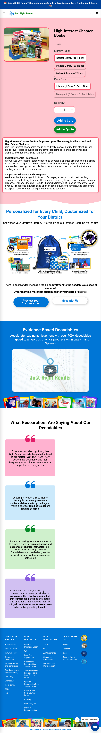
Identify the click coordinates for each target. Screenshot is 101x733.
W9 (25, 651)
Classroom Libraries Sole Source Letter (30, 664)
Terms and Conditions (9, 658)
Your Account (10, 644)
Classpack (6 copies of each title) (75, 94)
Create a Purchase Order (31, 645)
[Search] (91, 13)
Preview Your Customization (31, 302)
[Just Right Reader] (21, 13)
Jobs (7, 693)
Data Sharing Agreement (29, 656)
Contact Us (9, 681)
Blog (65, 653)
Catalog (27, 699)
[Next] (96, 4)
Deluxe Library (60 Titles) (70, 73)
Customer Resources (48, 658)
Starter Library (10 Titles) (70, 57)
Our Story (9, 676)
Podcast (66, 649)
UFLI (45, 649)
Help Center (10, 685)
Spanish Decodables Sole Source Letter (31, 684)
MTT (69, 730)
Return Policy (11, 653)
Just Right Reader (47, 730)
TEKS (45, 644)
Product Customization (30, 709)
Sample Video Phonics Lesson (70, 658)
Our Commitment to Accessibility (12, 671)
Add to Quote (65, 129)
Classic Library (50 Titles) (70, 65)
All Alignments (49, 653)
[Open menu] (4, 13)
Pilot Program (30, 703)
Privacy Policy (11, 649)
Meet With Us (69, 300)
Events (65, 644)
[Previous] (4, 4)
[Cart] (97, 13)
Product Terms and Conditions (11, 664)
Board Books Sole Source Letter (29, 692)
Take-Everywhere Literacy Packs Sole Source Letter (31, 674)
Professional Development (49, 664)
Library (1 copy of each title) (72, 86)
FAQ (7, 689)
